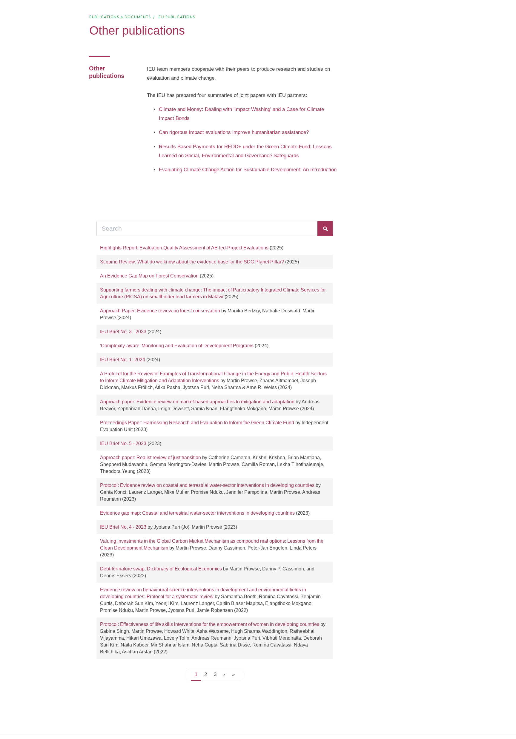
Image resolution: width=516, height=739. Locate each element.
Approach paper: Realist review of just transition (150, 457)
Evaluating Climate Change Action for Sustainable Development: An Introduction (248, 169)
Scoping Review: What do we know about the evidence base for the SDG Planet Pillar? (192, 261)
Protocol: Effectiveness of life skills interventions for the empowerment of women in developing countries (209, 624)
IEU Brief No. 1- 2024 (122, 359)
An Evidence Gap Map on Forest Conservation (149, 275)
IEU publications (176, 17)
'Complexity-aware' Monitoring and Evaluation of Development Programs (177, 345)
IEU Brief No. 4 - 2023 (123, 527)
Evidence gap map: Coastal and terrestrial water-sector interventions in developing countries (197, 513)
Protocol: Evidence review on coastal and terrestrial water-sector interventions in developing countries (207, 485)
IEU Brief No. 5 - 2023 (123, 443)
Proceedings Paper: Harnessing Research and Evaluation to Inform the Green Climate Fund (197, 422)
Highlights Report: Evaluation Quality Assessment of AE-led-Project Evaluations (184, 247)
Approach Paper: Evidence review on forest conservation (160, 310)
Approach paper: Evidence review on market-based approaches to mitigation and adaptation (197, 401)
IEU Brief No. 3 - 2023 (123, 331)
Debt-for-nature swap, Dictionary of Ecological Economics (161, 568)
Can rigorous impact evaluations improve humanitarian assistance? (234, 132)
